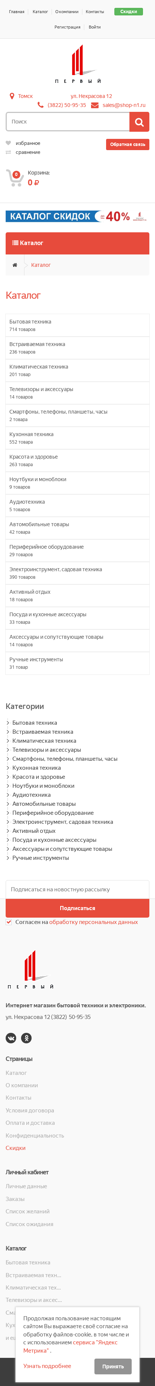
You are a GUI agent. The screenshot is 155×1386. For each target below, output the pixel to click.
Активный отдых (34, 831)
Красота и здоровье (38, 777)
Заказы (15, 1199)
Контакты (95, 11)
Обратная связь (127, 144)
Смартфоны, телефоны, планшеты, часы (64, 758)
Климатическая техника (44, 740)
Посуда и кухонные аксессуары (54, 840)
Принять (113, 1366)
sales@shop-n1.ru (124, 105)
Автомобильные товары (44, 804)
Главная (16, 11)
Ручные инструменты (40, 858)
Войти (95, 27)
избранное (27, 143)
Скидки (128, 11)
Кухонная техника (36, 767)
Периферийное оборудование (53, 813)
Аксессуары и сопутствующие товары (62, 849)
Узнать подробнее (47, 1366)
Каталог (40, 11)
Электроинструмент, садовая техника (62, 822)
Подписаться (77, 908)
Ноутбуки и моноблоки (43, 786)
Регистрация (68, 27)
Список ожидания (29, 1224)
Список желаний (28, 1211)
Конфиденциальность (35, 1135)
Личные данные (26, 1186)
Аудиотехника (31, 795)
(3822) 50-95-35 (67, 105)
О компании (67, 11)
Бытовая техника (34, 722)
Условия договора (30, 1110)
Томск (25, 96)
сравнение (27, 152)
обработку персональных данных (93, 922)
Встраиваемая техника (42, 731)
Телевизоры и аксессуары (46, 749)
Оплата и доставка (30, 1123)
